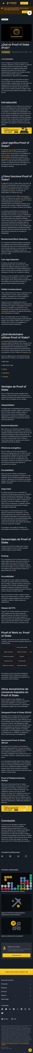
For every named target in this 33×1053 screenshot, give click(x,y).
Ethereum (4, 343)
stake (20, 214)
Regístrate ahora (16, 955)
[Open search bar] (17, 3)
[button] (30, 3)
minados (18, 198)
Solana (5, 369)
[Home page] (11, 3)
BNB (10, 797)
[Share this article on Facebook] (10, 856)
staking (13, 190)
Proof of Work (5, 155)
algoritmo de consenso (10, 149)
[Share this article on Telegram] (18, 856)
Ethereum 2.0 (27, 352)
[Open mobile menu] (30, 3)
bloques (25, 196)
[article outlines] (29, 13)
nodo (20, 192)
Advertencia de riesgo (14, 1043)
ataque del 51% (25, 516)
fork (14, 563)
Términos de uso (5, 1043)
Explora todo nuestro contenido (15, 972)
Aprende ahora (27, 12)
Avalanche (6, 373)
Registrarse (24, 3)
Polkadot (5, 376)
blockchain (4, 159)
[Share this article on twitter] (2, 856)
